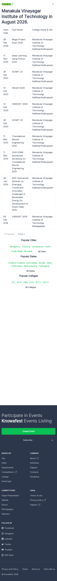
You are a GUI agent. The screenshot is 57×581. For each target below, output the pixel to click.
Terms (25, 569)
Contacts (34, 472)
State (4, 463)
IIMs (25, 282)
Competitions (8, 472)
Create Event (28, 431)
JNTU (45, 282)
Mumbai (28, 251)
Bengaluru (15, 246)
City (3, 458)
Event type (6, 481)
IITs (13, 282)
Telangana (44, 266)
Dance (5, 504)
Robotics (6, 514)
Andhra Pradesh (16, 263)
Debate (5, 500)
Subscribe (27, 440)
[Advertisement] (28, 319)
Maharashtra (30, 266)
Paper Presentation (10, 495)
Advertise (34, 463)
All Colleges (30, 287)
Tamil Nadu (16, 266)
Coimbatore (38, 246)
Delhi (47, 246)
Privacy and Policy (10, 569)
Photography (7, 509)
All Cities (42, 251)
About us (36, 569)
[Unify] (8, 4)
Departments (8, 467)
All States (30, 271)
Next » (21, 234)
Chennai (26, 246)
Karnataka (32, 263)
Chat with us (49, 569)
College (5, 476)
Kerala (42, 263)
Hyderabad (16, 251)
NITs (19, 282)
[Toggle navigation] (53, 4)
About (33, 458)
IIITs (32, 282)
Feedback (34, 476)
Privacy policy (36, 500)
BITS (38, 282)
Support (33, 467)
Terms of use (36, 495)
